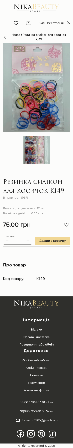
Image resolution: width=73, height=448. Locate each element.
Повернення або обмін (36, 344)
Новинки (36, 375)
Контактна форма (36, 390)
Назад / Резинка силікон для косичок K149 (39, 37)
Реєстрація (55, 23)
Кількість (10, 237)
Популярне (36, 382)
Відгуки (36, 329)
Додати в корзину (52, 240)
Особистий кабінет (36, 360)
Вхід (42, 23)
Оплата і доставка (36, 337)
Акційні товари (37, 367)
